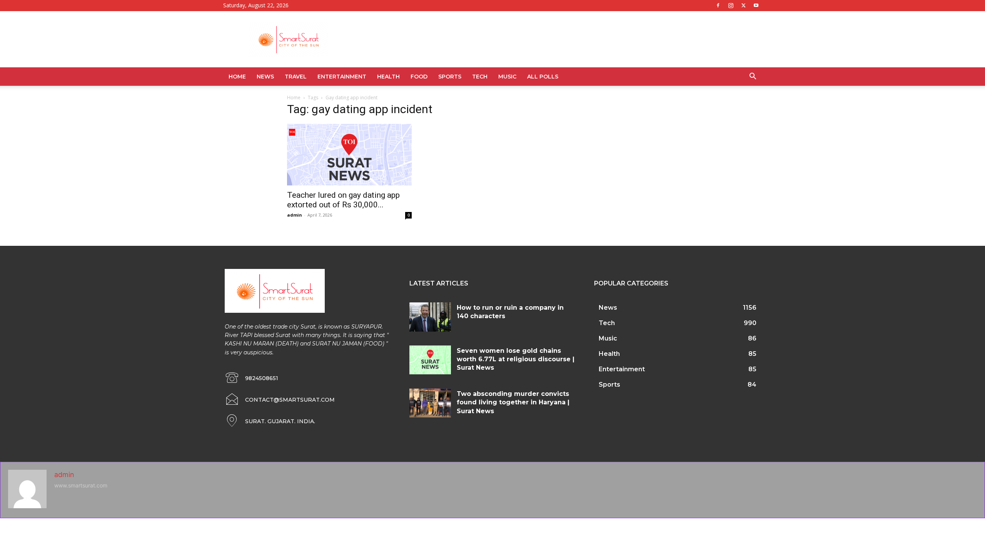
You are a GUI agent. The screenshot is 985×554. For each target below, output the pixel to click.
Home (237, 76)
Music (507, 76)
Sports (449, 76)
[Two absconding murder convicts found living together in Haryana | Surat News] (430, 403)
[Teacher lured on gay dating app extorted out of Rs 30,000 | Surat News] (349, 154)
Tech (479, 76)
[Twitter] (743, 5)
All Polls (542, 76)
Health (388, 76)
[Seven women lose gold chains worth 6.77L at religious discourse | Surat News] (430, 360)
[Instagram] (730, 5)
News (265, 76)
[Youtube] (756, 5)
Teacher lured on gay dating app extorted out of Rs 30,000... (343, 199)
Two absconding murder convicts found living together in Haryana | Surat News (513, 402)
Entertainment (341, 76)
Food (419, 76)
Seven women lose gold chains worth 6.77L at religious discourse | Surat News (515, 359)
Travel (296, 76)
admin (294, 215)
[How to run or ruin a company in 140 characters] (430, 317)
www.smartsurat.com (80, 485)
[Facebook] (718, 5)
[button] (752, 77)
